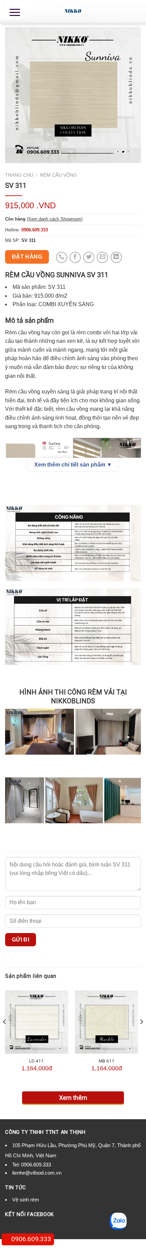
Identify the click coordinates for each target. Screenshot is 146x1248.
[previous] (4, 1035)
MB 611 (106, 1061)
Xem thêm (73, 1097)
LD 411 (36, 1061)
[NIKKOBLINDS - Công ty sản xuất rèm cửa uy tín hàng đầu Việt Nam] (73, 12)
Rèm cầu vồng (58, 175)
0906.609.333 (36, 1164)
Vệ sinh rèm (25, 1199)
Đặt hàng (27, 257)
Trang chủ (19, 175)
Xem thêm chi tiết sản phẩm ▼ (73, 465)
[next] (141, 1035)
